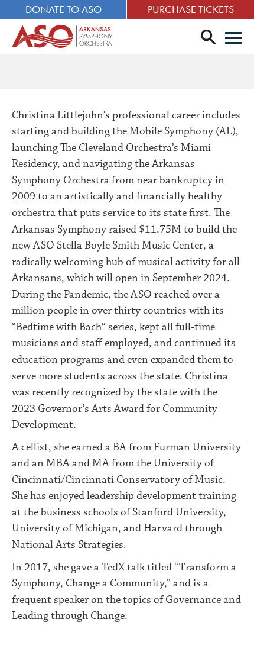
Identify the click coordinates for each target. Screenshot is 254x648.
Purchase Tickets (191, 9)
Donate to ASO (63, 9)
